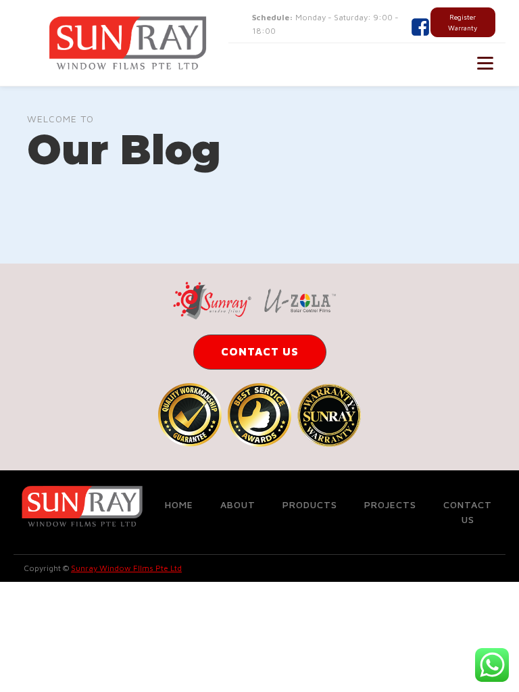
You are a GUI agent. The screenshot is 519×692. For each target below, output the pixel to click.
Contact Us (467, 512)
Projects (390, 504)
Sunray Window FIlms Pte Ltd (126, 568)
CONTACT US (260, 351)
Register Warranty (462, 22)
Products (309, 504)
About (237, 504)
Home (179, 504)
